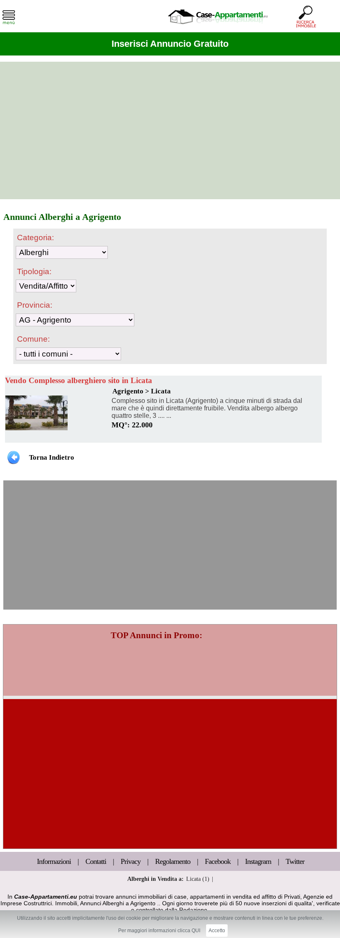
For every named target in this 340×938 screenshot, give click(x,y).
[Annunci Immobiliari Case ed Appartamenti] (217, 26)
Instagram (258, 861)
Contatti (96, 861)
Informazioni (55, 861)
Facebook (218, 861)
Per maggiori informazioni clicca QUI (159, 930)
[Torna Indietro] (13, 457)
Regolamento (173, 861)
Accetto (217, 930)
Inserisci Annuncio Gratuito (170, 44)
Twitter (295, 861)
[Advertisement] (170, 130)
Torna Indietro (51, 457)
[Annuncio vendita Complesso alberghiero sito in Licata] (36, 428)
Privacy (131, 861)
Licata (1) (197, 878)
